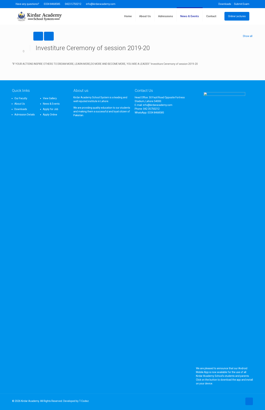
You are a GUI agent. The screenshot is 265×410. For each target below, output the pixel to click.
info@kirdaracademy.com (100, 4)
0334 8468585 (52, 4)
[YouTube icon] (240, 401)
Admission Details (24, 114)
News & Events (51, 103)
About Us (19, 103)
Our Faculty (20, 98)
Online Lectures (237, 16)
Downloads (224, 4)
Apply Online (50, 114)
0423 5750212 (73, 4)
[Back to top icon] (249, 401)
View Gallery (50, 98)
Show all (247, 36)
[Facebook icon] (236, 401)
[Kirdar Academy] (39, 16)
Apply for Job (50, 109)
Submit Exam (241, 4)
